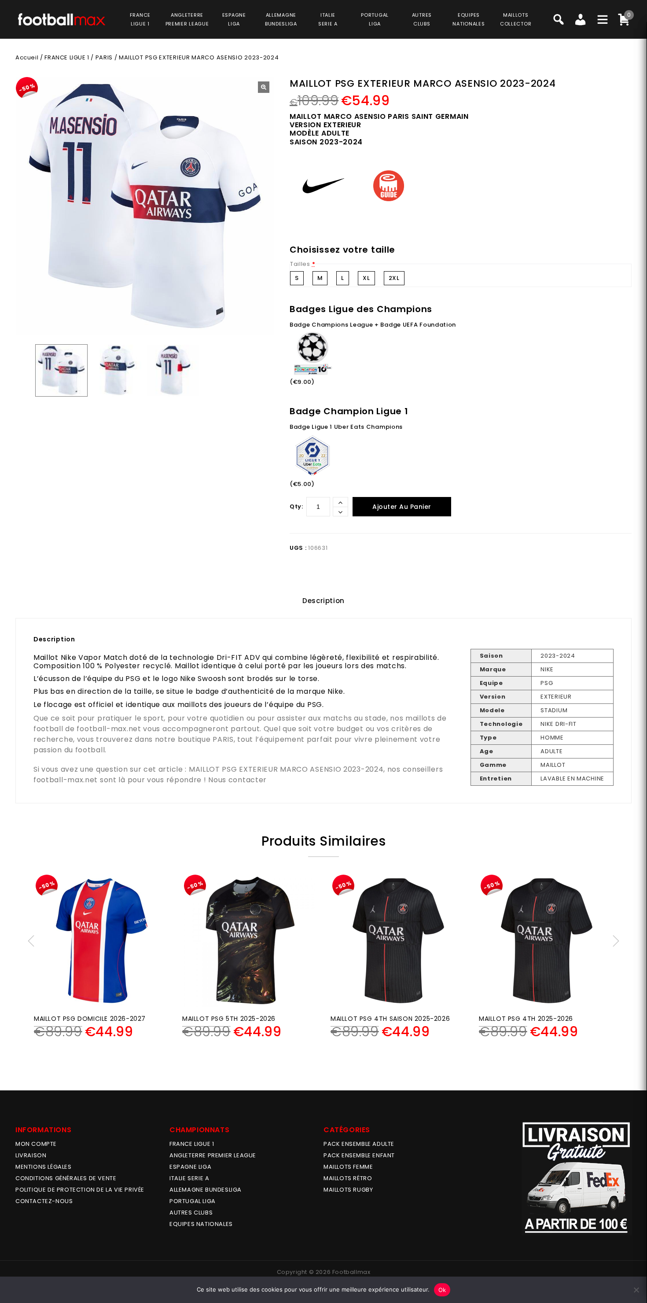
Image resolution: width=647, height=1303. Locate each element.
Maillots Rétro (348, 1178)
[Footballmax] (62, 19)
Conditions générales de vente (65, 1178)
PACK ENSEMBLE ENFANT (359, 1155)
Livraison (30, 1155)
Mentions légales (43, 1167)
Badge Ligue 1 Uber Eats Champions (346, 427)
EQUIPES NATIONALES (201, 1224)
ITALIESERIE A (328, 19)
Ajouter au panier (401, 506)
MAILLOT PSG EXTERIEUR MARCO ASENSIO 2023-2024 (286, 769)
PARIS (104, 57)
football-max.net (109, 729)
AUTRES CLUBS (191, 1212)
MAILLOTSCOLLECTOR (515, 19)
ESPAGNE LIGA (190, 1167)
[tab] (323, 601)
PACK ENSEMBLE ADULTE (359, 1144)
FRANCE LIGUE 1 (66, 57)
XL (366, 278)
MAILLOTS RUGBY (348, 1189)
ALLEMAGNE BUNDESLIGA (205, 1189)
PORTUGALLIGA (375, 19)
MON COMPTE (36, 1144)
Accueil (26, 57)
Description (323, 600)
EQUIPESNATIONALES (468, 19)
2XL (394, 278)
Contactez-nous (44, 1201)
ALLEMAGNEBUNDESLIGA (281, 19)
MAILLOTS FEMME (348, 1167)
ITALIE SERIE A (189, 1178)
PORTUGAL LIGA (192, 1201)
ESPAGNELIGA (234, 19)
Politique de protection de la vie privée (79, 1189)
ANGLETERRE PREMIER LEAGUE (187, 19)
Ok (442, 1289)
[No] (636, 1289)
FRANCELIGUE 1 (140, 19)
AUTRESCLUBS (422, 19)
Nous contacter (237, 780)
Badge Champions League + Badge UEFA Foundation (373, 324)
